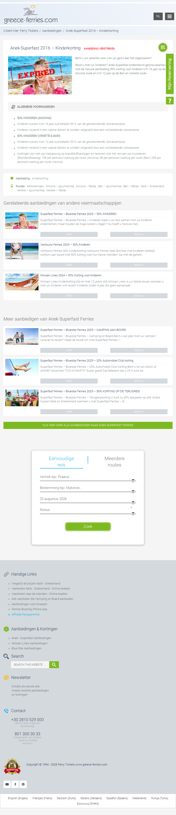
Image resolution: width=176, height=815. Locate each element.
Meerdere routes (114, 462)
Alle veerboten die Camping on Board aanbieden (42, 599)
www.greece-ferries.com (91, 764)
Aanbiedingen (52, 31)
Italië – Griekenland (152, 186)
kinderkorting (40, 178)
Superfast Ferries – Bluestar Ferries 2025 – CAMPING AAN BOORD (83, 330)
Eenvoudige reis (61, 462)
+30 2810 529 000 (27, 719)
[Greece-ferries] (30, 14)
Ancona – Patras (86, 186)
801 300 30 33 (27, 733)
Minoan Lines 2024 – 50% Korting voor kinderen (70, 275)
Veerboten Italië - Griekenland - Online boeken (41, 588)
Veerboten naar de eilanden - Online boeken (40, 593)
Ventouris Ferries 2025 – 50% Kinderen (65, 244)
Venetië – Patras (56, 190)
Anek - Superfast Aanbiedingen (31, 638)
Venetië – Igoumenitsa (30, 190)
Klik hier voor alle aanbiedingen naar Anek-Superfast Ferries (88, 425)
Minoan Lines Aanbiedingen (29, 643)
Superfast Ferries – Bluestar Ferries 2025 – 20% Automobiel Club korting (86, 360)
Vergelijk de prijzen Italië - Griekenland (36, 583)
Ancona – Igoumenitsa (60, 186)
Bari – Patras (131, 186)
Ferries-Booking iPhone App (29, 609)
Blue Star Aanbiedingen (27, 648)
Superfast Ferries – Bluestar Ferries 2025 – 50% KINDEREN (78, 214)
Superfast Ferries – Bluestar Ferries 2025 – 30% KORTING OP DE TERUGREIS (90, 391)
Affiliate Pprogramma (25, 614)
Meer (69, 234)
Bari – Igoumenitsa (109, 186)
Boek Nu (139, 234)
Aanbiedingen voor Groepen (29, 604)
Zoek (87, 526)
